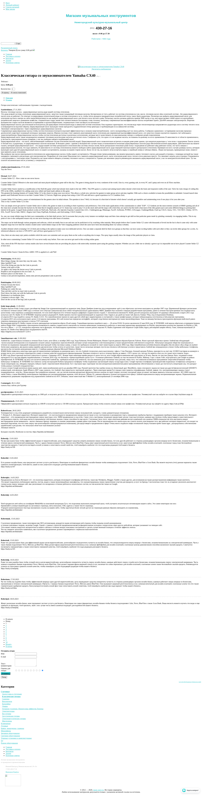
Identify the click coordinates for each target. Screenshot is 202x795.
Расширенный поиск (9, 48)
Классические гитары (11, 696)
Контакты (9, 58)
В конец (9, 646)
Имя (2, 654)
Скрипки (5, 699)
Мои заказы (10, 9)
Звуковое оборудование (10, 733)
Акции (8, 60)
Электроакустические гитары (14, 719)
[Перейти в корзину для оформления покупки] (34, 50)
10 (6, 642)
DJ (2, 741)
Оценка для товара (5, 669)
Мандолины (7, 721)
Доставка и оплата (13, 56)
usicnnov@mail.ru (12, 772)
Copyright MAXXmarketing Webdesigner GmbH (190, 682)
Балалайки (6, 704)
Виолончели (7, 701)
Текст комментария (6, 665)
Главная (9, 54)
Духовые (4, 726)
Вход (8, 3)
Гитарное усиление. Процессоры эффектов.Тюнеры (22, 709)
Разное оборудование (9, 743)
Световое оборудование (10, 736)
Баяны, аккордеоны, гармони (12, 728)
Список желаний (12, 7)
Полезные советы (13, 63)
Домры (5, 706)
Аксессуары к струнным (12, 694)
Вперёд (8, 644)
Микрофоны (6, 731)
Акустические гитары (11, 716)
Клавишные (6, 724)
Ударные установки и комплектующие (16, 738)
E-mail (3, 657)
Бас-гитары (6, 714)
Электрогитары (8, 711)
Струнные (5, 692)
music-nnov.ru (98, 790)
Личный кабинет (12, 5)
